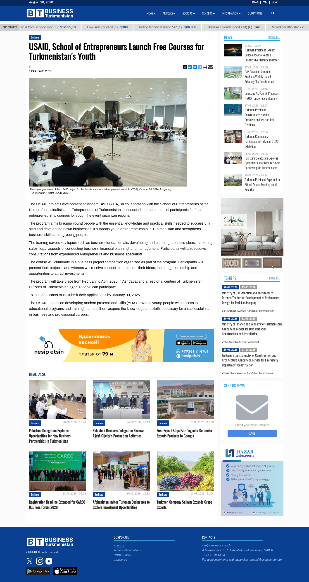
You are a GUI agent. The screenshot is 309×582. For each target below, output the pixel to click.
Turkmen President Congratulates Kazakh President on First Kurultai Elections (259, 117)
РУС (275, 2)
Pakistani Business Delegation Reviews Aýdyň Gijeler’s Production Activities (118, 433)
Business (35, 37)
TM (265, 2)
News (228, 37)
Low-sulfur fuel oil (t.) (81, 27)
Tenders (230, 278)
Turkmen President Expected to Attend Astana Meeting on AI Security (262, 184)
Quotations (255, 13)
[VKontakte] (195, 67)
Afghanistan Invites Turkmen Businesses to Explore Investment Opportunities (121, 505)
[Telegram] (200, 67)
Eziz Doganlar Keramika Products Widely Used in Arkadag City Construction (259, 76)
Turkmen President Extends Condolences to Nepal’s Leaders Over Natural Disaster (261, 55)
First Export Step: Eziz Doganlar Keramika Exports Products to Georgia (184, 433)
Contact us (120, 559)
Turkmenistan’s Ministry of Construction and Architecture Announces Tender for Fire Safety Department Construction (250, 360)
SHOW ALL (274, 37)
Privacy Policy (122, 555)
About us (119, 545)
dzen (48, 561)
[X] (185, 67)
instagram (39, 561)
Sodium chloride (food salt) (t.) (208, 27)
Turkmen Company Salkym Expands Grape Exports (184, 505)
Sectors (188, 13)
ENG (255, 2)
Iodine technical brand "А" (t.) (141, 27)
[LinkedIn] (190, 67)
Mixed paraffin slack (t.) (269, 27)
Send (252, 433)
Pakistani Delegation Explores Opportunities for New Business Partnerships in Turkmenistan (50, 436)
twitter (30, 561)
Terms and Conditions (127, 550)
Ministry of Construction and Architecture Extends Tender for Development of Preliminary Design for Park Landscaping (250, 297)
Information (230, 13)
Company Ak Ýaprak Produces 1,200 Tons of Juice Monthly (261, 96)
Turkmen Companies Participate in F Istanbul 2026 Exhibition (261, 141)
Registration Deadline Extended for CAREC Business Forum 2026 (57, 505)
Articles (168, 13)
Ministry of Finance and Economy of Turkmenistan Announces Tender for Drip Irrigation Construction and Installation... (252, 328)
